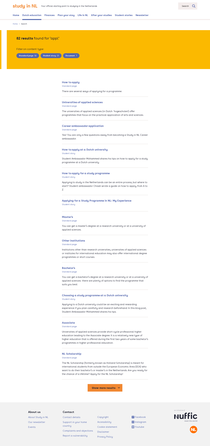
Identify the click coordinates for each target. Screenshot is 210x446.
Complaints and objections (78, 430)
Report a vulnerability (75, 435)
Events (32, 427)
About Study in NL (38, 417)
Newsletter (142, 15)
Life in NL (83, 15)
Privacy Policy (105, 436)
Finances (49, 15)
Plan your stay (66, 15)
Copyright (103, 417)
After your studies (101, 15)
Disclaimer (103, 431)
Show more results (103, 388)
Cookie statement (107, 426)
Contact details (71, 417)
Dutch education (31, 15)
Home (16, 15)
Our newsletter (36, 422)
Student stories (124, 15)
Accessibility (104, 421)
